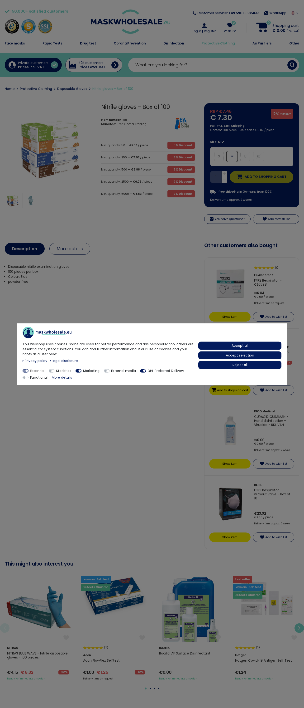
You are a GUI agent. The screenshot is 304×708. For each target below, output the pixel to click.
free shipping (228, 191)
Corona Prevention (130, 43)
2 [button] (150, 688)
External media (123, 370)
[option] (38, 628)
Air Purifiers (262, 43)
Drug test (88, 43)
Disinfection (173, 43)
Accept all (240, 345)
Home (10, 88)
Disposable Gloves (72, 88)
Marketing (91, 370)
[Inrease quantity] (224, 174)
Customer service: (228, 13)
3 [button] (154, 688)
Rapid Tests (52, 43)
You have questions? (230, 219)
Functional (39, 377)
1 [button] (146, 688)
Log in (197, 31)
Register (210, 31)
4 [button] (158, 688)
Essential (37, 370)
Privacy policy (36, 360)
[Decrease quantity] (224, 180)
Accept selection (240, 355)
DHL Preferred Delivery (166, 370)
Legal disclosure (65, 360)
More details (70, 249)
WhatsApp (277, 12)
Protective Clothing (218, 43)
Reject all (240, 364)
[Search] (292, 65)
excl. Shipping (234, 126)
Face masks (15, 43)
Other (294, 43)
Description (24, 249)
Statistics (63, 370)
